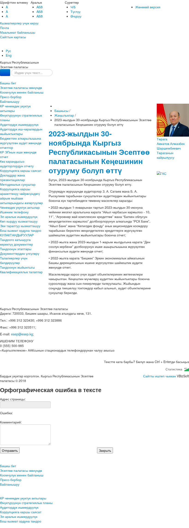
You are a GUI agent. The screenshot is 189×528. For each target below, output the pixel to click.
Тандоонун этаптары (15, 248)
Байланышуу (9, 101)
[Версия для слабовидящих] (0, 46)
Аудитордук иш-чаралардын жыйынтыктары (21, 131)
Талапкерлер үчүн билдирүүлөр (13, 260)
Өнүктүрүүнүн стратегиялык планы (21, 117)
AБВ (39, 7)
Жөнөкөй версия (147, 7)
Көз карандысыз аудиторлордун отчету (17, 163)
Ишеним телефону (14, 212)
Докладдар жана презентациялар (12, 177)
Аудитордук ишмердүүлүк (19, 124)
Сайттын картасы (13, 37)
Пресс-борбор (10, 96)
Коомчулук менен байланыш (21, 92)
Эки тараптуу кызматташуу (20, 225)
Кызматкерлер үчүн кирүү (19, 23)
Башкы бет (8, 83)
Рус (8, 50)
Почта (4, 27)
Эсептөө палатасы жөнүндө (21, 87)
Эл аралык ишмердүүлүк (18, 216)
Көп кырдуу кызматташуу (19, 221)
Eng (9, 55)
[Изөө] (5, 72)
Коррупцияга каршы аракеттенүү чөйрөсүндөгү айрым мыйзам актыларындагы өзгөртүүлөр (21, 196)
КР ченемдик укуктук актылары (15, 108)
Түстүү (75, 11)
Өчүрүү (76, 16)
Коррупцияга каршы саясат (20, 170)
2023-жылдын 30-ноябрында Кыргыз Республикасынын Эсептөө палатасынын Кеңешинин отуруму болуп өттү (99, 152)
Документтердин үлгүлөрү (19, 253)
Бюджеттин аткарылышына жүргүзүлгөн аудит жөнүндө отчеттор (20, 143)
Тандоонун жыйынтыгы (17, 267)
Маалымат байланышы (17, 32)
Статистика (174, 369)
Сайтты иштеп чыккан (159, 376)
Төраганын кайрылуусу (165, 155)
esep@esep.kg (22, 334)
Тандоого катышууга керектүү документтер (16, 241)
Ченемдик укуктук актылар (20, 207)
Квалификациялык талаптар (21, 272)
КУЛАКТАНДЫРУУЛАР (17, 235)
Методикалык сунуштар (17, 184)
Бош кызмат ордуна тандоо (20, 230)
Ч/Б (73, 7)
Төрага (171, 143)
